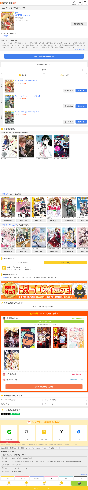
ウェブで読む (65, 263)
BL (66, 478)
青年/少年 (36, 478)
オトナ (80, 478)
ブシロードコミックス (9, 225)
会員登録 (4, 277)
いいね (78, 439)
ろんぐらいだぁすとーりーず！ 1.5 (27, 96)
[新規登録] (74, 2)
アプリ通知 (44, 439)
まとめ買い (66, 75)
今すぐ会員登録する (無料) (44, 56)
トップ (7, 478)
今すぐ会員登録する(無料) (44, 387)
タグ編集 (5, 36)
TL (51, 478)
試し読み (69, 90)
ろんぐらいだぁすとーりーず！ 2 (27, 112)
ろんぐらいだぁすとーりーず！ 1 (27, 80)
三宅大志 (23, 15)
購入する (81, 90)
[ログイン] (79, 2)
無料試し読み (79, 24)
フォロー (61, 439)
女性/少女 (22, 478)
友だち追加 (9, 440)
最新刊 (24, 75)
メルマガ (26, 439)
